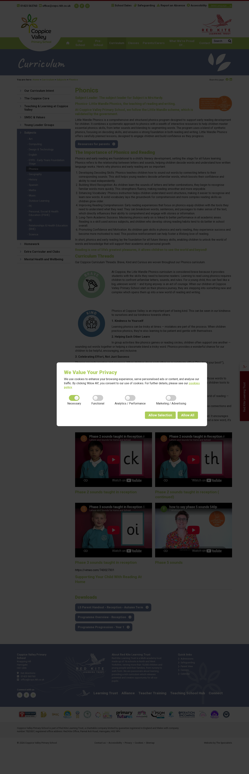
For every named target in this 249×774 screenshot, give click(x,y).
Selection (160, 415)
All (187, 415)
